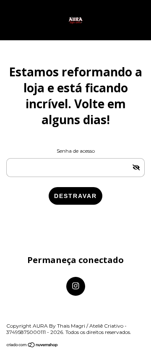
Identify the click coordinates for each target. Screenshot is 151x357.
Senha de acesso (76, 151)
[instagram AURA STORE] (75, 286)
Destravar (75, 196)
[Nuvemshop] (32, 345)
